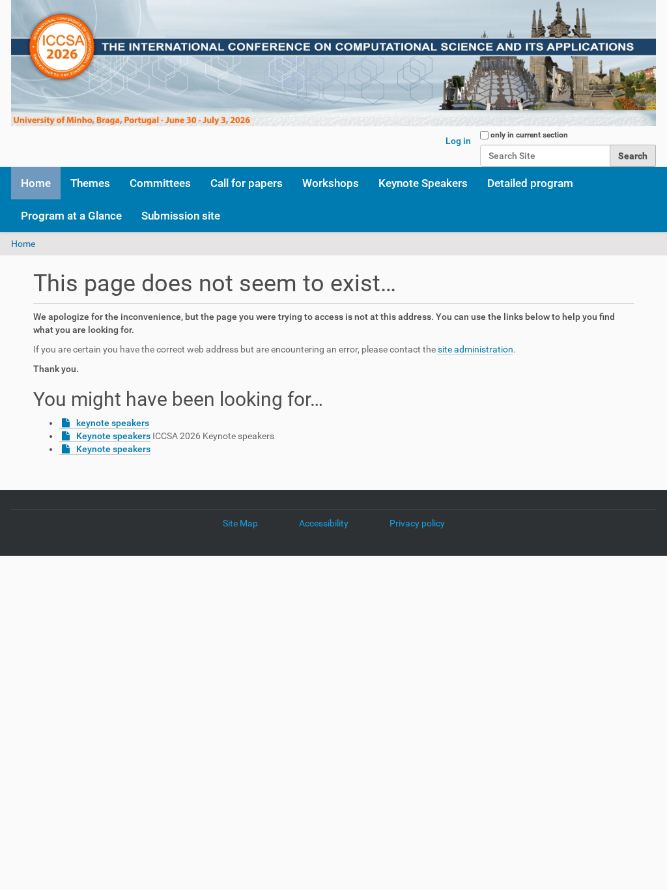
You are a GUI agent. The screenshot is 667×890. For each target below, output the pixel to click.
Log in (458, 141)
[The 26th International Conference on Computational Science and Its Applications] (333, 63)
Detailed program (530, 183)
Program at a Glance (71, 215)
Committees (160, 183)
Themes (90, 183)
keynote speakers (112, 423)
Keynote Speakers (423, 183)
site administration (475, 349)
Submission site (180, 215)
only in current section (529, 134)
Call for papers (246, 183)
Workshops (330, 183)
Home (36, 183)
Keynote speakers (113, 436)
